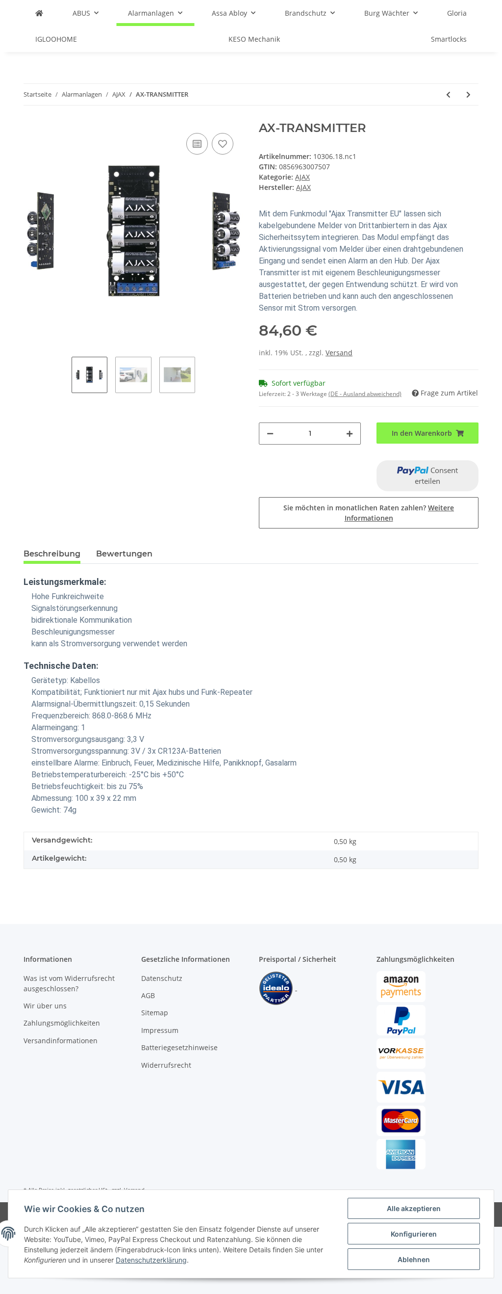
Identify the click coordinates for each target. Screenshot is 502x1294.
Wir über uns (45, 1005)
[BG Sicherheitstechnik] (39, 13)
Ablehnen (414, 1259)
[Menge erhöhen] (349, 433)
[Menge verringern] (270, 433)
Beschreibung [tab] (52, 553)
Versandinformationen (61, 1040)
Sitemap (154, 1012)
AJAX (302, 177)
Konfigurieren (414, 1234)
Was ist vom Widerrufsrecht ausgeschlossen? (69, 983)
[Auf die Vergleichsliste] (197, 144)
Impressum (159, 1030)
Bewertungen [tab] (124, 553)
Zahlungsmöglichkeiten (62, 1023)
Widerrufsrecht (166, 1065)
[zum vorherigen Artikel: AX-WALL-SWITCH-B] (448, 94)
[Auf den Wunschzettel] (222, 144)
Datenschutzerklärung (151, 1260)
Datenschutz (161, 978)
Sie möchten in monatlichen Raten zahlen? (368, 513)
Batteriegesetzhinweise (179, 1047)
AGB (148, 995)
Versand (339, 352)
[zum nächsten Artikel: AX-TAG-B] (468, 94)
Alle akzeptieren (414, 1208)
